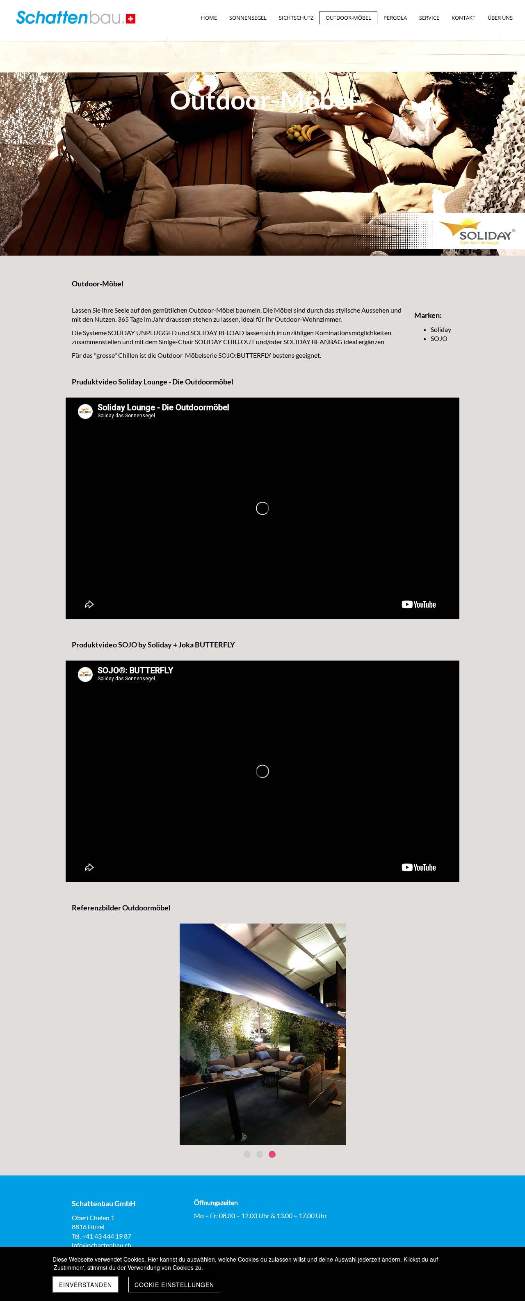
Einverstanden (85, 1284)
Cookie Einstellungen (174, 1284)
